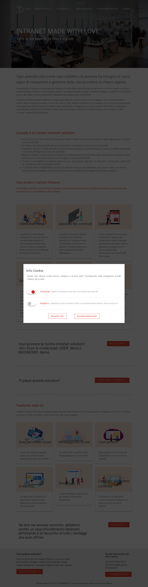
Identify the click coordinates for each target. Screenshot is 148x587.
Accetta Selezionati (87, 316)
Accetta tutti (57, 316)
